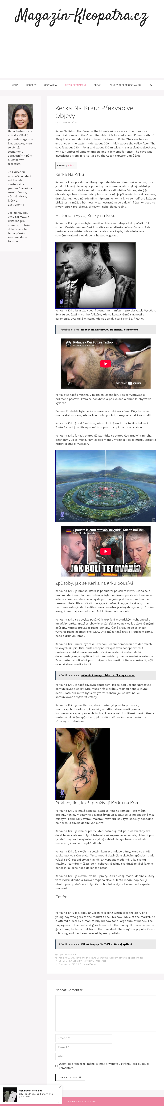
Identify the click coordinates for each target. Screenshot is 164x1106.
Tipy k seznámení (75, 85)
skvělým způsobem (108, 958)
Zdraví (98, 85)
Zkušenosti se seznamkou (126, 85)
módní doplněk (89, 958)
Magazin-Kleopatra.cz (82, 16)
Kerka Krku (64, 958)
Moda (15, 85)
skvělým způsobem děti (131, 958)
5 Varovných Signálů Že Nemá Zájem (77, 964)
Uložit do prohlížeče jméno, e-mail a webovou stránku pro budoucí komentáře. (104, 1066)
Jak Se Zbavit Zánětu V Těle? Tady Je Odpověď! (82, 961)
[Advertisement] (82, 56)
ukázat (70, 165)
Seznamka (50, 85)
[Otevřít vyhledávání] (151, 85)
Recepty (31, 85)
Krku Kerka (75, 958)
